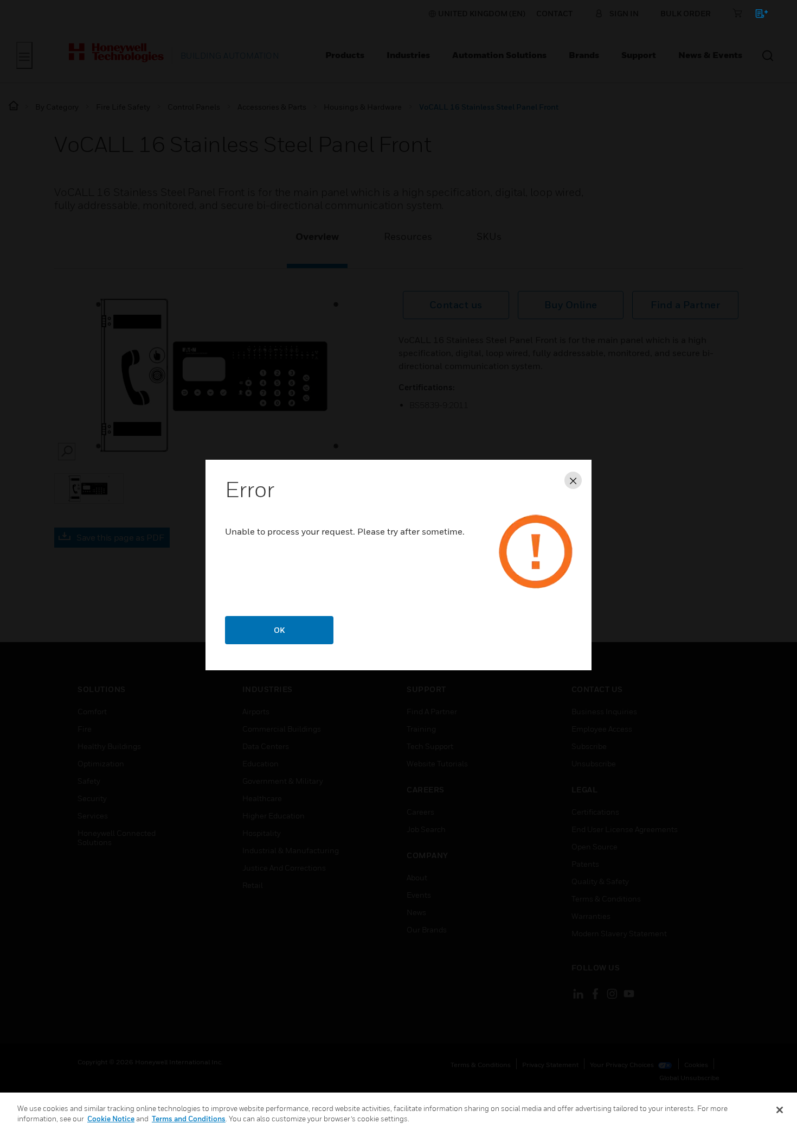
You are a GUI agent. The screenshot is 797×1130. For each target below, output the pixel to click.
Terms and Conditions (189, 1118)
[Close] (780, 1110)
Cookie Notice (110, 1118)
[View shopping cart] (756, 15)
